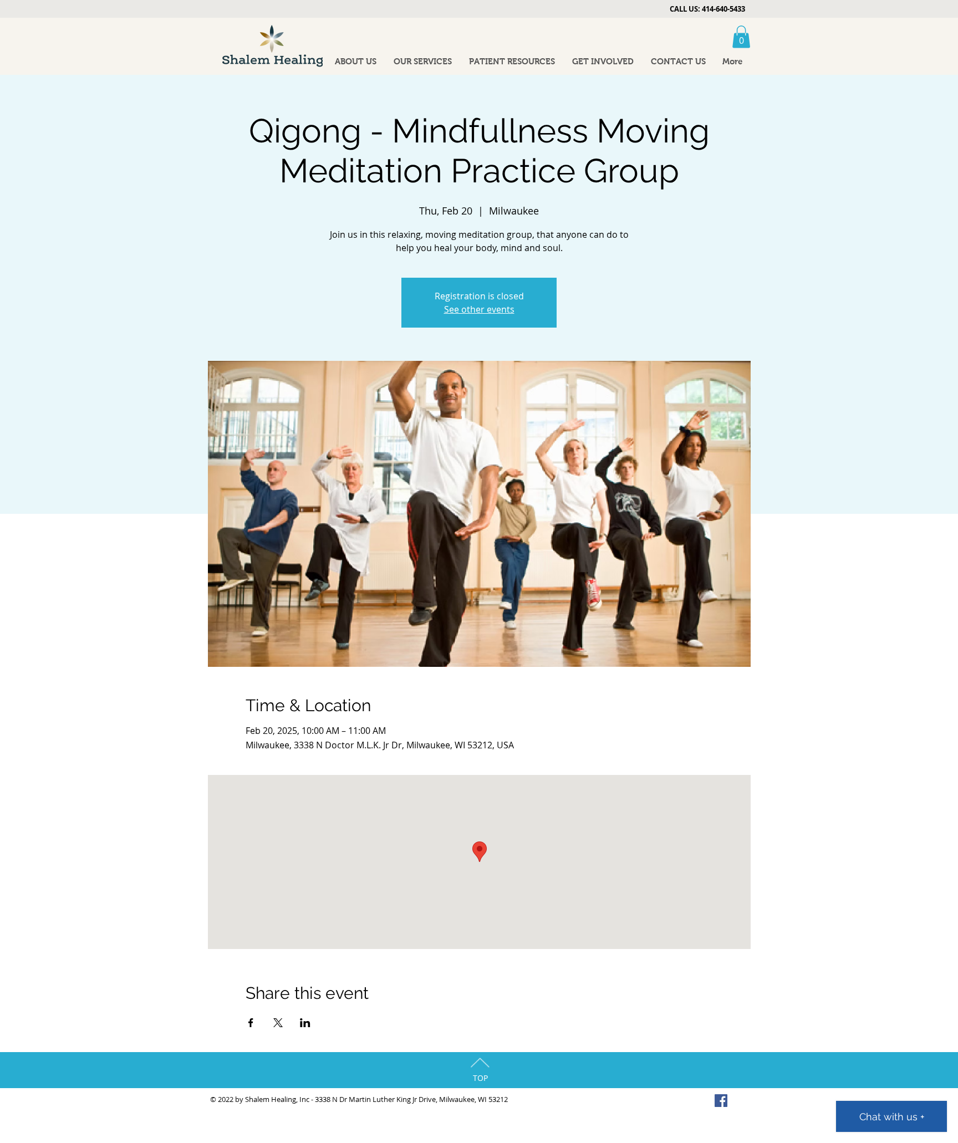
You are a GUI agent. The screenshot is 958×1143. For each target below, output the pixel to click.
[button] (741, 36)
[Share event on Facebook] (251, 1022)
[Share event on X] (278, 1022)
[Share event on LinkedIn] (305, 1022)
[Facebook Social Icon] (721, 1100)
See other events (479, 309)
